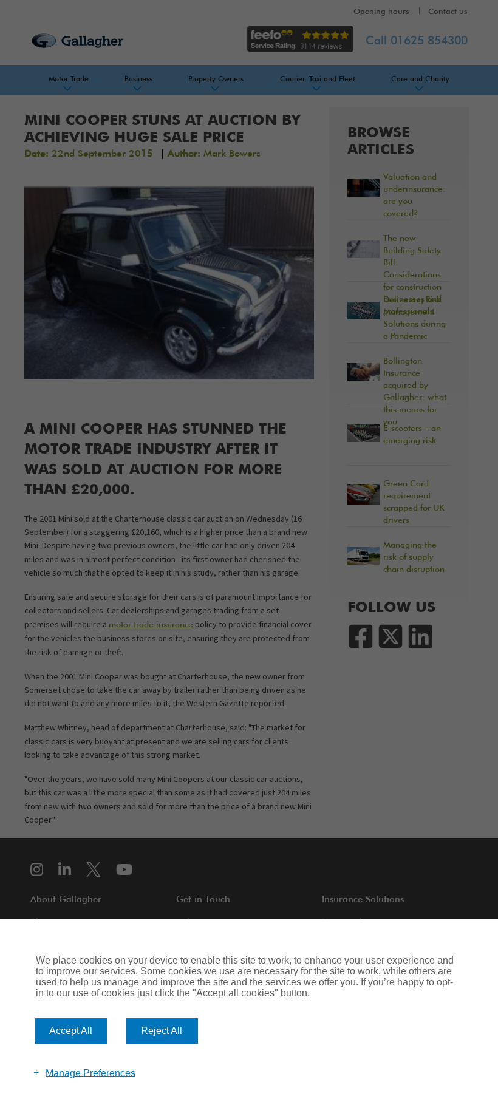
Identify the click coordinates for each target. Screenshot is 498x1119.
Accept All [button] (70, 1030)
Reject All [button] (161, 1030)
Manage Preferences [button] (90, 1072)
